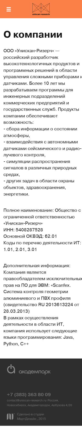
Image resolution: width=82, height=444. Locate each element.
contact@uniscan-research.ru (26, 400)
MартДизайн (27, 419)
